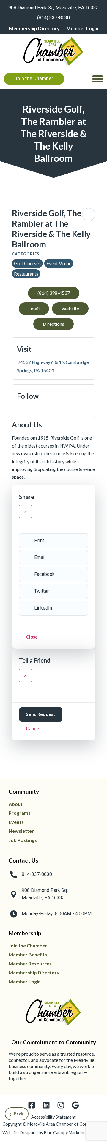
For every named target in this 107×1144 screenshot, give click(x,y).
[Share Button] (88, 214)
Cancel (33, 728)
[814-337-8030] (13, 874)
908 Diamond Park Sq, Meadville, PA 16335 (53, 7)
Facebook (44, 574)
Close (32, 636)
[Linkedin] (46, 1105)
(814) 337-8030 (53, 17)
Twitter (41, 591)
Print (39, 540)
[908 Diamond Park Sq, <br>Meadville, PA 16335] (13, 894)
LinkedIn (43, 608)
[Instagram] (61, 1105)
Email (39, 557)
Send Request (40, 714)
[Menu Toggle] (97, 78)
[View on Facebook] (19, 409)
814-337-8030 (37, 874)
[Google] (75, 1105)
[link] (53, 6)
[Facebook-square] (31, 1105)
